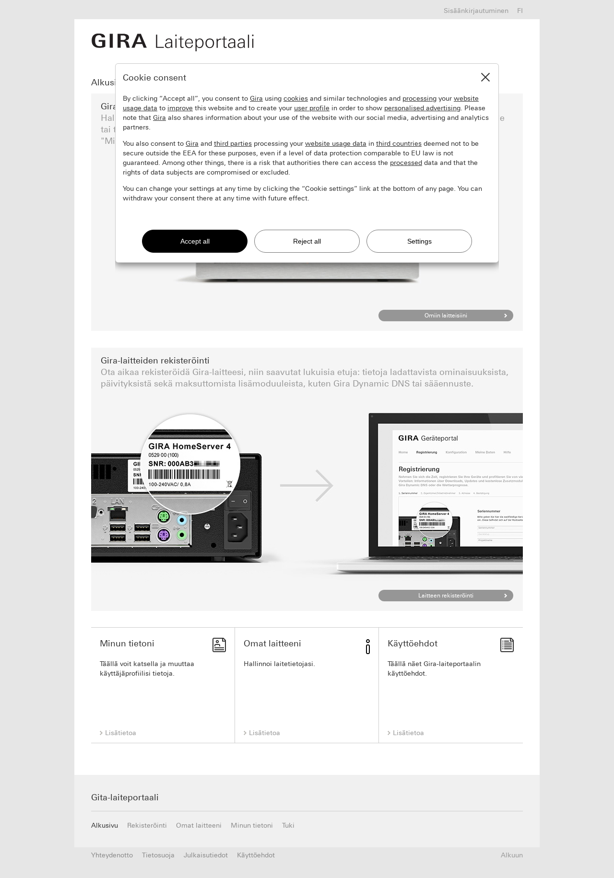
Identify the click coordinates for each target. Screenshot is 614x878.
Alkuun (512, 855)
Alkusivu (109, 82)
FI (520, 11)
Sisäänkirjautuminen (476, 11)
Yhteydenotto (112, 855)
